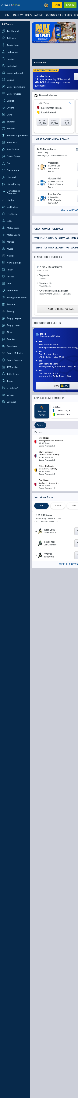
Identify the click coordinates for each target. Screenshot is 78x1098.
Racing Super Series (58, 15)
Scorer (40, 425)
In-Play (18, 15)
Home (7, 15)
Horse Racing (34, 15)
